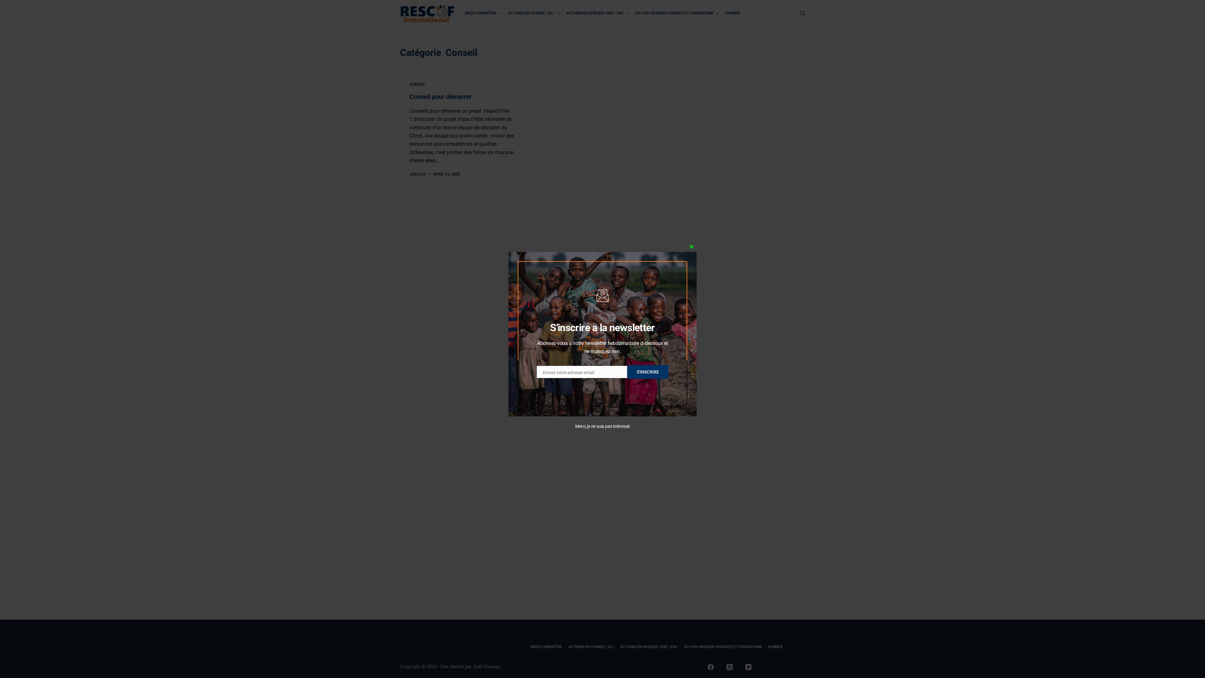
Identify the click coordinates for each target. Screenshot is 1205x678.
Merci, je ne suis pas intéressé (602, 426)
